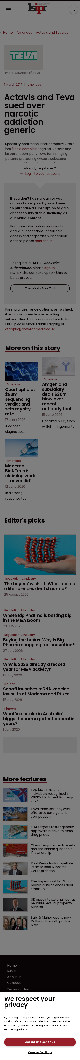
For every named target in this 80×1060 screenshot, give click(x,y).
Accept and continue (40, 1042)
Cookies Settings (40, 1052)
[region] (40, 1026)
